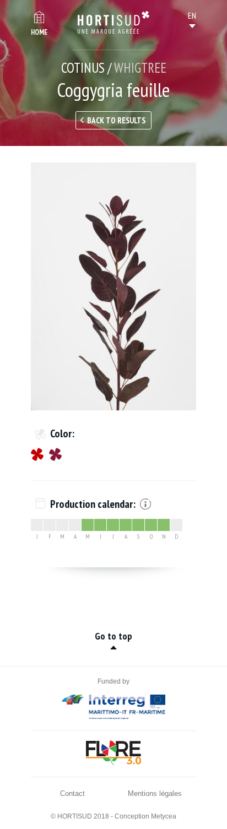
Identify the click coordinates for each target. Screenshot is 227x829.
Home (39, 32)
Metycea (163, 816)
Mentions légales (155, 793)
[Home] (113, 22)
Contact (72, 793)
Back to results (116, 120)
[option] (113, 286)
